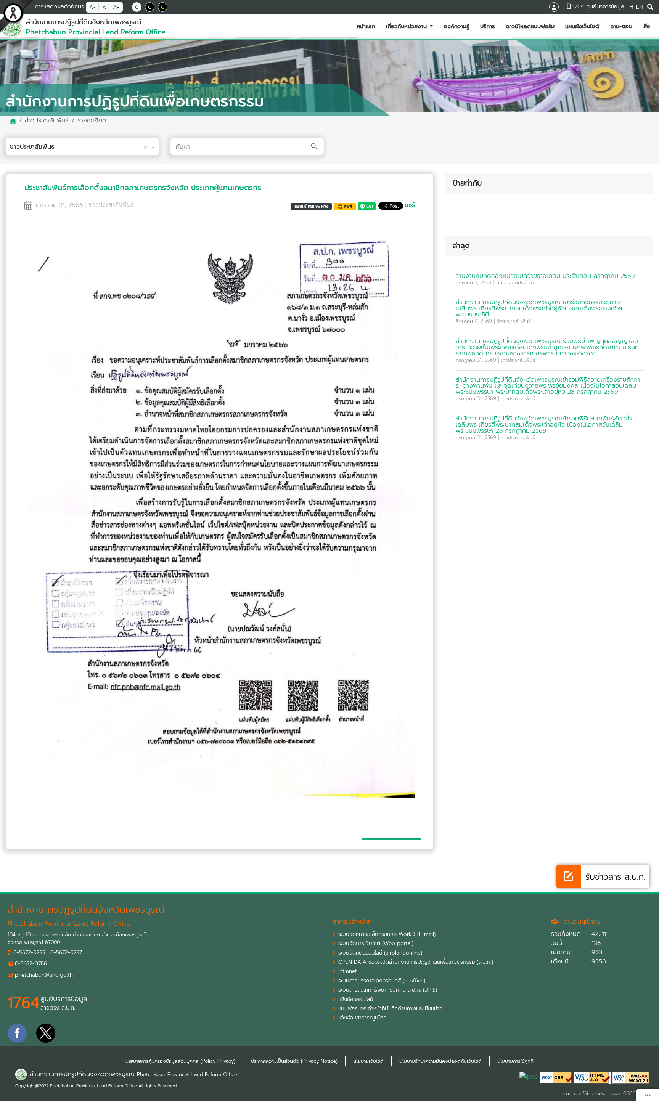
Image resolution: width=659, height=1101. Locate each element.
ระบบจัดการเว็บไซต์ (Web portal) (375, 943)
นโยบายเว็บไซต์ (368, 1061)
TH (630, 7)
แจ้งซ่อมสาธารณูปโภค (362, 1018)
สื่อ (648, 26)
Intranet (347, 971)
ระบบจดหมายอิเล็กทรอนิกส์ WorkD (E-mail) (387, 934)
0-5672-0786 (30, 964)
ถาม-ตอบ (622, 26)
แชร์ (410, 205)
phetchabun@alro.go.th (43, 975)
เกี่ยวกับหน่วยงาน (407, 26)
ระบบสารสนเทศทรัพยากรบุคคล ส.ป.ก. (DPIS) (387, 990)
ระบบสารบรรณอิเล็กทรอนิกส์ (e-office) (381, 981)
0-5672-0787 (66, 953)
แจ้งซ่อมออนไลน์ (355, 999)
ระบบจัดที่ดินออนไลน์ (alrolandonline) (380, 953)
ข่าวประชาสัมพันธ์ (47, 120)
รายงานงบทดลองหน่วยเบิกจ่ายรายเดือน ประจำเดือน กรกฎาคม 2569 (545, 276)
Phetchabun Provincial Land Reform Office (187, 1074)
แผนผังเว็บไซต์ (583, 26)
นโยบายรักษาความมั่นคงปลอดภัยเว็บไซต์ (440, 1061)
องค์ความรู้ (458, 26)
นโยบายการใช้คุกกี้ (515, 1061)
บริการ (489, 26)
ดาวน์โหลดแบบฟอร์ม (532, 26)
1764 (24, 1003)
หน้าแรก (367, 26)
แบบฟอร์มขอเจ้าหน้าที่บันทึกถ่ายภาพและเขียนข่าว (390, 1009)
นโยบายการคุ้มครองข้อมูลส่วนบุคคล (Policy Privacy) (180, 1061)
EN (639, 7)
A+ (116, 7)
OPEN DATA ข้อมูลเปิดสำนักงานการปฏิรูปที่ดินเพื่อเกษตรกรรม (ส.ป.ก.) (415, 962)
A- (92, 7)
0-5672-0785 (28, 953)
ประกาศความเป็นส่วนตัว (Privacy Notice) (294, 1061)
